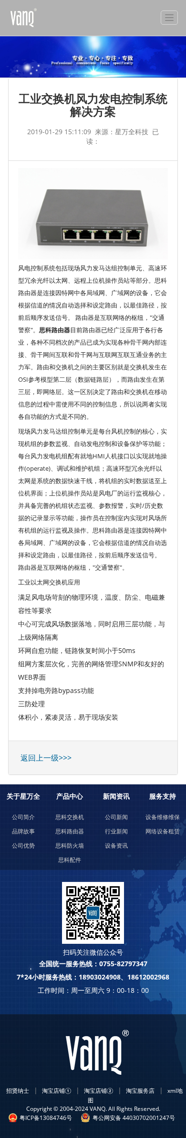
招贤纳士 (17, 1091)
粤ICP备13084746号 (46, 1118)
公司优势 (23, 845)
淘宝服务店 (140, 1091)
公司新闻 (116, 817)
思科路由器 (69, 831)
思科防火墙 (69, 845)
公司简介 (23, 817)
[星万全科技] (45, 18)
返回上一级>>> (46, 757)
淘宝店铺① (56, 1091)
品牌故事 (23, 831)
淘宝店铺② (98, 1091)
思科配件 (69, 860)
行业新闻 (116, 831)
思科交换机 (69, 817)
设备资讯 (116, 845)
